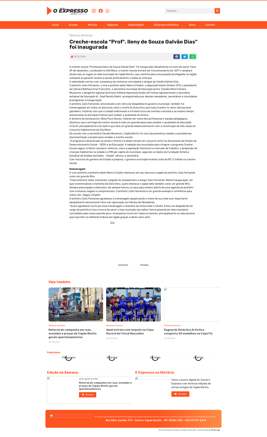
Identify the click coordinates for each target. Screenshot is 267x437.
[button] (176, 56)
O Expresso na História (166, 25)
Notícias (92, 25)
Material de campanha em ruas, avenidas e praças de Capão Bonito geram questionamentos (73, 333)
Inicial (55, 25)
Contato (210, 25)
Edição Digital (136, 25)
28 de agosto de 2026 (88, 379)
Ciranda (73, 25)
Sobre (192, 25)
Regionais (112, 25)
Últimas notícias (57, 325)
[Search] (217, 11)
